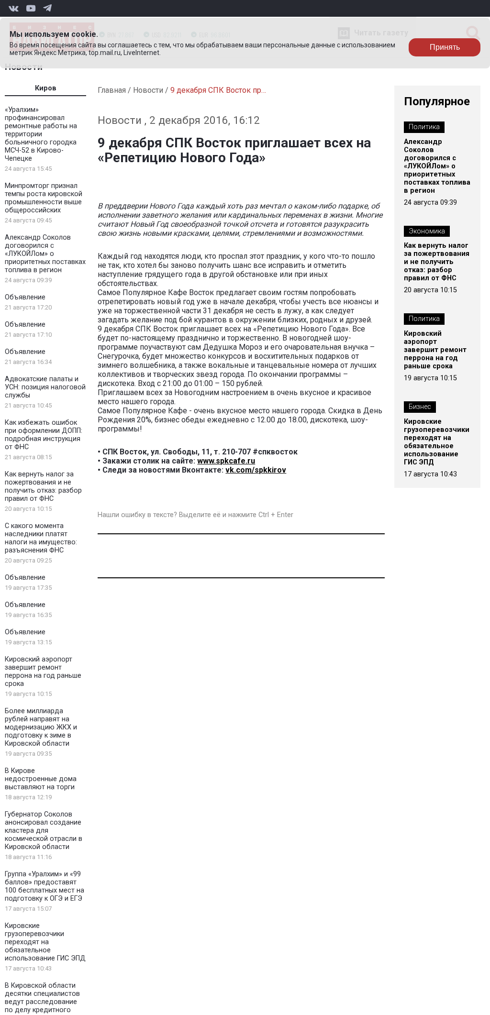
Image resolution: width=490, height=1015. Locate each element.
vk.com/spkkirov (255, 469)
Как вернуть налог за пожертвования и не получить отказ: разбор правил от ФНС (43, 486)
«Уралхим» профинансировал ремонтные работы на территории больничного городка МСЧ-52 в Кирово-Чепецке (41, 134)
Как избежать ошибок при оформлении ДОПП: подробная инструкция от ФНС (43, 435)
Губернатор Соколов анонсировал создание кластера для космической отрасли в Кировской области (43, 830)
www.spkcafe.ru (226, 460)
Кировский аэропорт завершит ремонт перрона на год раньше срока (43, 671)
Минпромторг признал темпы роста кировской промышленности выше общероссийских (43, 198)
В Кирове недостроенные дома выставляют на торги (41, 779)
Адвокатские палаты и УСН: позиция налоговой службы (45, 387)
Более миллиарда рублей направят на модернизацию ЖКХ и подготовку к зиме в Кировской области (41, 727)
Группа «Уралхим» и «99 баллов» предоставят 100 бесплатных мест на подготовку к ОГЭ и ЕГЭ (44, 886)
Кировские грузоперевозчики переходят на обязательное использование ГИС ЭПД (45, 942)
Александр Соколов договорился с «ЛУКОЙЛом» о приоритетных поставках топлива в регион (45, 253)
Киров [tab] (45, 88)
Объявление (25, 297)
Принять (445, 47)
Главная (112, 90)
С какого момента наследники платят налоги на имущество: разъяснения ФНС (41, 538)
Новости (148, 90)
